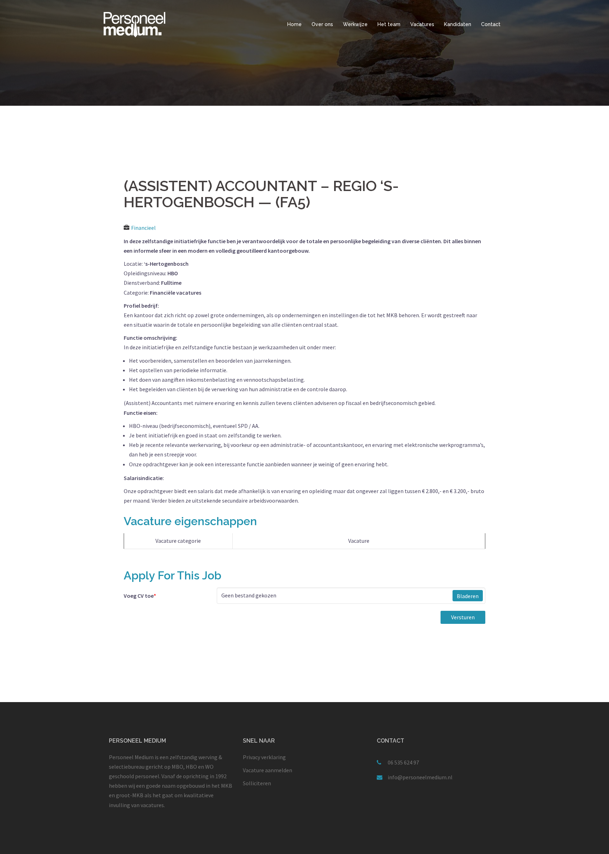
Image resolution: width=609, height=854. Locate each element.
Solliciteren (257, 783)
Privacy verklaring (264, 757)
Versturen (463, 617)
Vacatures (422, 24)
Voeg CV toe (140, 595)
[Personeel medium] (134, 23)
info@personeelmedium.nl (420, 777)
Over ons (322, 24)
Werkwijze (355, 24)
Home (294, 24)
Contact (490, 24)
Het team (388, 24)
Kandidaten (457, 24)
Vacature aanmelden (267, 770)
